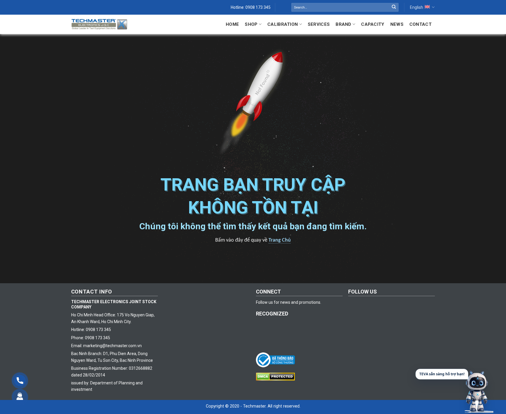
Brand (343, 24)
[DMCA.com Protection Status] (277, 376)
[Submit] (393, 7)
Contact (420, 24)
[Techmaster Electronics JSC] (99, 24)
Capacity (372, 24)
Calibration (282, 24)
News (397, 24)
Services (319, 24)
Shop (251, 24)
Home (232, 24)
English (416, 7)
